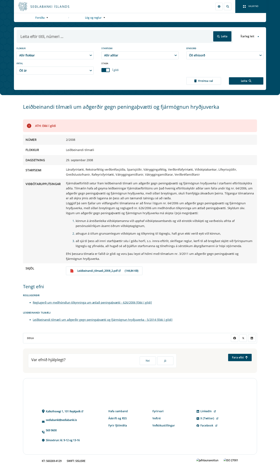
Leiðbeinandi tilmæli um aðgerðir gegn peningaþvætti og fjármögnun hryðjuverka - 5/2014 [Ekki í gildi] (102, 320)
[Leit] (227, 6)
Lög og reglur (93, 17)
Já (165, 360)
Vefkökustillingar (163, 425)
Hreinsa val (205, 81)
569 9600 (51, 430)
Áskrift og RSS (117, 418)
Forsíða (40, 17)
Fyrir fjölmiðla (117, 425)
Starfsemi (106, 48)
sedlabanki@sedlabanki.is (61, 420)
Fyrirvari (158, 411)
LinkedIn (206, 411)
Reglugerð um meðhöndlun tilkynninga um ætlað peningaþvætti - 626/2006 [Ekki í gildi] (92, 302)
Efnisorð (191, 48)
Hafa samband (118, 411)
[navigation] (250, 6)
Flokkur (21, 48)
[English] (219, 6)
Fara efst (238, 357)
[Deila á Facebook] (234, 338)
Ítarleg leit (247, 36)
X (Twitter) (207, 418)
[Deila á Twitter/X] (243, 338)
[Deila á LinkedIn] (251, 338)
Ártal (20, 63)
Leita (224, 36)
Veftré (156, 418)
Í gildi (115, 70)
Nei (148, 360)
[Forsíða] (49, 6)
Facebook (206, 425)
